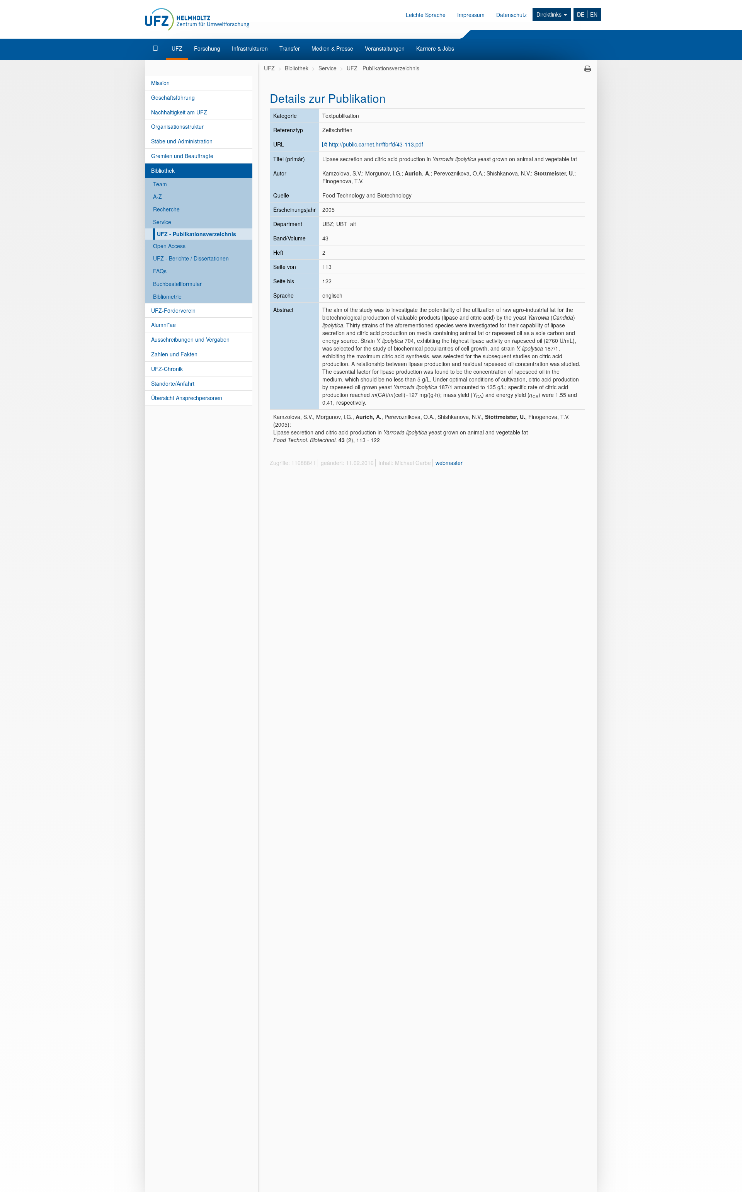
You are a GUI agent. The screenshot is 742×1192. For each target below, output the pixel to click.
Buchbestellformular (177, 284)
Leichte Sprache (426, 15)
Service (162, 222)
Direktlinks (549, 14)
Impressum (471, 15)
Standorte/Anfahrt (172, 383)
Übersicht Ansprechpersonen (186, 398)
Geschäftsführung (173, 97)
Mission (160, 83)
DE (580, 14)
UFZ (177, 48)
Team (160, 184)
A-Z (157, 196)
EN (593, 14)
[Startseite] (156, 48)
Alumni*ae (163, 325)
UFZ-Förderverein (173, 310)
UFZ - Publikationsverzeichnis (196, 234)
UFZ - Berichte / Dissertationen (191, 258)
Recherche (166, 209)
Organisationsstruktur (177, 126)
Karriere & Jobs (435, 48)
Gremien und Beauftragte (182, 156)
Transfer (289, 48)
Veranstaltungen (385, 48)
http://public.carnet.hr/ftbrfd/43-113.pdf (376, 144)
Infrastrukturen (250, 48)
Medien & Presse (332, 48)
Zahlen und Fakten (174, 354)
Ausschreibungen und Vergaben (190, 339)
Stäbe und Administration (182, 141)
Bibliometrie (167, 296)
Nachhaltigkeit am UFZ (179, 112)
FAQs (160, 271)
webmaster (449, 463)
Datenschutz (511, 15)
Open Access (169, 246)
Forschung (207, 48)
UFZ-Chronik (167, 369)
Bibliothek (163, 170)
